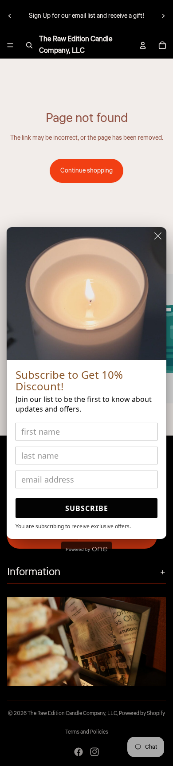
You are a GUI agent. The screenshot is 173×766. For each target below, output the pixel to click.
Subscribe (86, 508)
